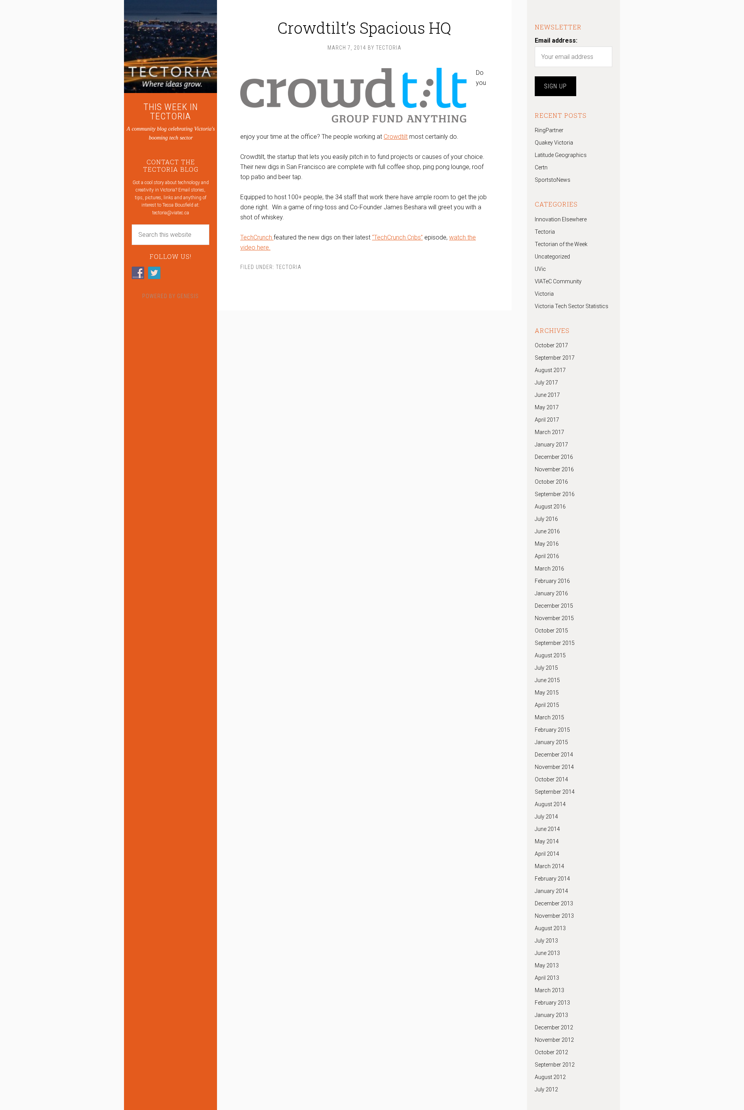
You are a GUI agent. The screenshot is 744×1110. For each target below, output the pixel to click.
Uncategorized (552, 256)
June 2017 (547, 395)
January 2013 (551, 1015)
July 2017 (546, 382)
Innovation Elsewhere (561, 219)
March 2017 (549, 432)
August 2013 (550, 928)
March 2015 (549, 717)
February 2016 (552, 581)
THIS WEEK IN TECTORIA (170, 112)
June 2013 (547, 953)
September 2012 (555, 1065)
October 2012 (551, 1052)
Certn (541, 167)
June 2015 (547, 680)
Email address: (556, 40)
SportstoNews (552, 180)
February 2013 (552, 1003)
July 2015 (546, 668)
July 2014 (546, 817)
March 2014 (549, 866)
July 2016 (546, 519)
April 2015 (547, 705)
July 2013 (546, 941)
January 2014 (551, 891)
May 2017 (547, 407)
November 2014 (554, 767)
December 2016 (554, 457)
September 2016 (555, 494)
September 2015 (555, 643)
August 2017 (550, 370)
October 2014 (551, 779)
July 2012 (546, 1089)
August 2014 (550, 804)
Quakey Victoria (554, 143)
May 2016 (547, 544)
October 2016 (551, 482)
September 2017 (555, 358)
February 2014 (552, 879)
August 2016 (550, 506)
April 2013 (547, 978)
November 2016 (554, 469)
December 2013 (554, 903)
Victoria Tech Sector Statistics (571, 306)
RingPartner (549, 130)
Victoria (544, 294)
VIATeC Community (558, 281)
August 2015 (550, 655)
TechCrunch (257, 237)
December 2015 (554, 606)
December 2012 (554, 1027)
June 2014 (547, 829)
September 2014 (555, 792)
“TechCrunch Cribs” (397, 237)
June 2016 (547, 531)
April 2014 (547, 854)
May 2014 (547, 841)
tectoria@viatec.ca (170, 212)
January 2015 (551, 742)
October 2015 (551, 630)
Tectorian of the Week (561, 244)
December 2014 (554, 754)
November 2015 (554, 618)
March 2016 (549, 568)
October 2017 (551, 345)
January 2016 (551, 593)
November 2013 (554, 916)
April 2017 (547, 420)
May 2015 (547, 692)
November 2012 (554, 1040)
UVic (540, 269)
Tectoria (288, 267)
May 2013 (547, 965)
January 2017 (551, 444)
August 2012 (550, 1077)
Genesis (188, 296)
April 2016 (547, 556)
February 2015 (552, 730)
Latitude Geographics (561, 155)
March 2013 (549, 990)
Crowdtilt (396, 136)
